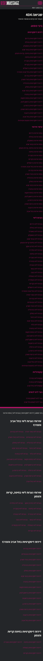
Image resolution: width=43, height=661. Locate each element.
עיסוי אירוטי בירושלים (34, 163)
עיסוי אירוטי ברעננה (35, 207)
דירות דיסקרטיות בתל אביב (32, 116)
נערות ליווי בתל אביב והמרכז (32, 291)
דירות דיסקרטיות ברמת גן (33, 105)
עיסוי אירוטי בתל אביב (34, 211)
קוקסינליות (37, 371)
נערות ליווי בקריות (35, 283)
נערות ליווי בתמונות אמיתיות (32, 365)
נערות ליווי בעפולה (35, 276)
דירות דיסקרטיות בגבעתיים (31, 554)
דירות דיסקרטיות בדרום (33, 38)
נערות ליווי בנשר (36, 268)
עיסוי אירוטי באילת (35, 137)
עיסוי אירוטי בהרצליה (34, 178)
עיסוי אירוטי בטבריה (35, 155)
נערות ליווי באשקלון (35, 235)
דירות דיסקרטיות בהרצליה (32, 83)
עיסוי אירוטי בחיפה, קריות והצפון (30, 148)
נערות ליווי (37, 217)
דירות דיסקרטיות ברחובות (31, 598)
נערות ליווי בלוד (36, 324)
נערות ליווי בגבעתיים (34, 302)
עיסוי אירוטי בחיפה (35, 151)
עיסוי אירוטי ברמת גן (35, 200)
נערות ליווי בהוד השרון (34, 306)
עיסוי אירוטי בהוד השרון (33, 174)
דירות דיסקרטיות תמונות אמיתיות (30, 120)
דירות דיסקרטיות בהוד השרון (32, 79)
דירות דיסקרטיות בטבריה (33, 61)
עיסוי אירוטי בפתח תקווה (33, 192)
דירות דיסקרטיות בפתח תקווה (31, 98)
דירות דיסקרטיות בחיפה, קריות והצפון (28, 53)
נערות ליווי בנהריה (35, 261)
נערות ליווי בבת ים (35, 298)
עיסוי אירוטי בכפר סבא (34, 185)
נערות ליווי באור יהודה (34, 295)
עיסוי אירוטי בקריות (35, 159)
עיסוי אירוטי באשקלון (34, 140)
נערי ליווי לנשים (35, 392)
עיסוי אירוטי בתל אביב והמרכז (31, 166)
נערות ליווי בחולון (36, 313)
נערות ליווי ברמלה (35, 347)
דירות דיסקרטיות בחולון (33, 87)
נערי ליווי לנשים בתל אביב (33, 402)
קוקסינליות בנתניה (35, 382)
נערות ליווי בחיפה (36, 254)
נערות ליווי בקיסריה (35, 280)
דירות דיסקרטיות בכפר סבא (32, 90)
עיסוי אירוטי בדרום (35, 133)
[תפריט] (40, 3)
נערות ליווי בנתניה (35, 328)
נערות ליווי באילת (36, 227)
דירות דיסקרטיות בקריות (33, 64)
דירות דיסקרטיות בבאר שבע (32, 49)
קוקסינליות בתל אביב (34, 385)
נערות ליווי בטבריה (35, 257)
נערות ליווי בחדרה (35, 250)
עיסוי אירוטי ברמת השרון (33, 204)
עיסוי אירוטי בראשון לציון (33, 196)
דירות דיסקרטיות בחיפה (33, 57)
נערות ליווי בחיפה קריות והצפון (31, 242)
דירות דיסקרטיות (35, 32)
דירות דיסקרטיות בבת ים (33, 75)
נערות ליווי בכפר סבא (34, 321)
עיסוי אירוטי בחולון (35, 181)
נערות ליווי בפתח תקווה (33, 332)
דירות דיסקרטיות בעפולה (32, 647)
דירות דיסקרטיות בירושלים (32, 68)
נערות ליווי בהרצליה (35, 309)
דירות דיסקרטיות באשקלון (32, 46)
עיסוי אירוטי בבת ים (35, 170)
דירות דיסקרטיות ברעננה (33, 113)
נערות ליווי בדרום (36, 224)
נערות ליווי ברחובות (35, 343)
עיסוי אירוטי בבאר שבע (34, 144)
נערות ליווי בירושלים (35, 287)
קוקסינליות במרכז (35, 378)
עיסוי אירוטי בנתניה (35, 189)
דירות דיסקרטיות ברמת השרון (31, 109)
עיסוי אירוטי (37, 126)
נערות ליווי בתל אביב (34, 362)
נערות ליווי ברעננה (35, 358)
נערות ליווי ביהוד (36, 317)
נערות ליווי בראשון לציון (34, 339)
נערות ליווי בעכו (36, 272)
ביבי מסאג (36, 26)
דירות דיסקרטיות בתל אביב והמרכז (29, 72)
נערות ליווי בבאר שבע (34, 239)
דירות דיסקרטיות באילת (33, 42)
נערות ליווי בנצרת (36, 265)
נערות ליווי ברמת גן (35, 350)
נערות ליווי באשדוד (35, 231)
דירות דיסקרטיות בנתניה (33, 94)
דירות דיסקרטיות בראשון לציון (31, 102)
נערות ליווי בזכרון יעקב (34, 246)
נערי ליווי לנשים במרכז (34, 398)
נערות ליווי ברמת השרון (34, 354)
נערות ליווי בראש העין (34, 336)
